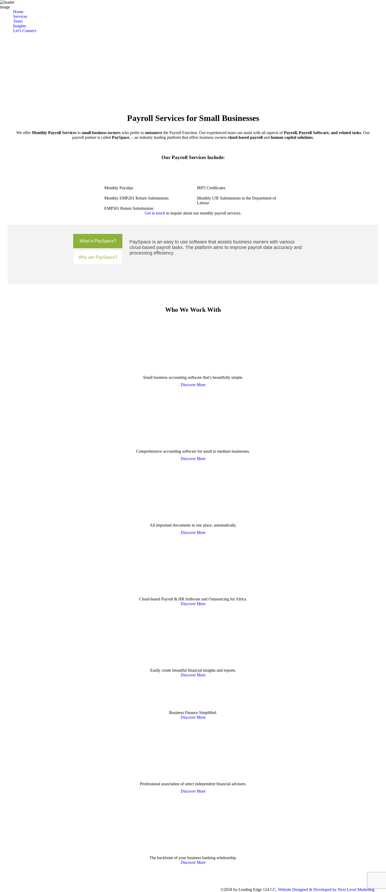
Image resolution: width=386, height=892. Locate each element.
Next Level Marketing (356, 889)
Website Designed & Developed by (307, 889)
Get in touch (155, 213)
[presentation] (97, 241)
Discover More (193, 385)
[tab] (97, 241)
